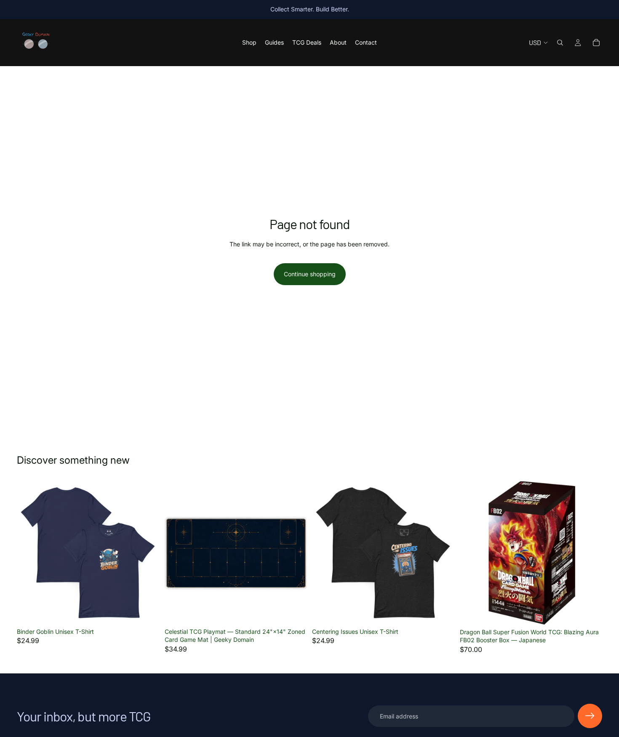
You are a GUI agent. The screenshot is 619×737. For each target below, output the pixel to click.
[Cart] (596, 42)
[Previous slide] (324, 552)
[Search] (560, 42)
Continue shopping (310, 274)
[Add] (293, 611)
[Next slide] (442, 552)
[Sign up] (590, 716)
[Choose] (146, 611)
